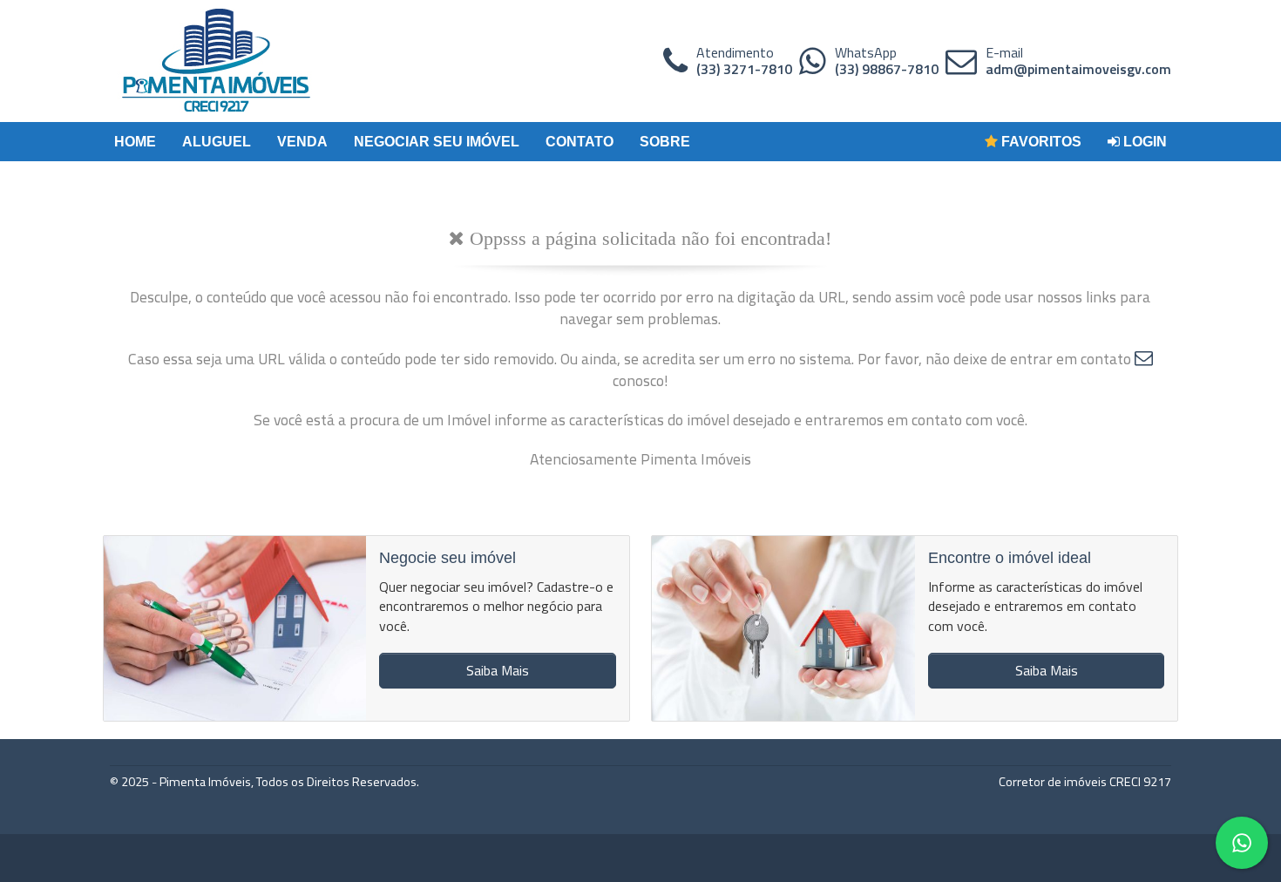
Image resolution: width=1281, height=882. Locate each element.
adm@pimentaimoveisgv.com (1078, 68)
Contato (579, 141)
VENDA (302, 141)
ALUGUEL (216, 141)
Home (135, 141)
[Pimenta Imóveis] (216, 61)
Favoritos (1039, 141)
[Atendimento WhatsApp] (812, 61)
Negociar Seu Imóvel (436, 141)
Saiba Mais (497, 670)
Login (1143, 141)
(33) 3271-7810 (744, 68)
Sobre (665, 141)
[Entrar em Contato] (1144, 358)
